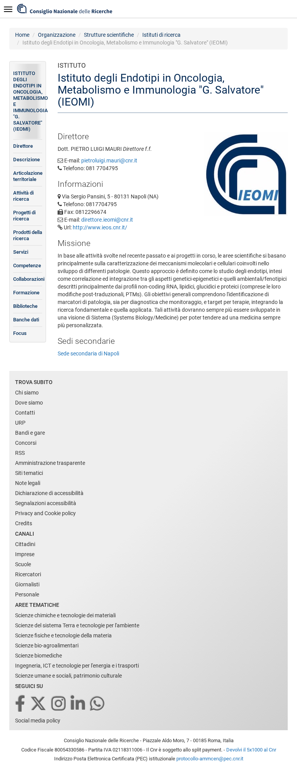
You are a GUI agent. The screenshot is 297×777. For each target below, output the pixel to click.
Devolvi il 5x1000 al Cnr (251, 750)
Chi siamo (27, 392)
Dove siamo (29, 403)
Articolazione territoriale (27, 176)
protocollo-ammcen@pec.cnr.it (209, 759)
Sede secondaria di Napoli (88, 353)
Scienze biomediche (38, 655)
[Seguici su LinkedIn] (78, 704)
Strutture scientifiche (109, 35)
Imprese (24, 554)
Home (22, 35)
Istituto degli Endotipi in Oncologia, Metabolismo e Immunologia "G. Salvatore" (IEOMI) (27, 101)
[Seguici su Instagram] (59, 704)
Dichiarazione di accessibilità (49, 493)
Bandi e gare (30, 433)
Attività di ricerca (23, 196)
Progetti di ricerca (24, 216)
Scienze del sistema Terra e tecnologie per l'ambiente (77, 625)
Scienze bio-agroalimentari (47, 645)
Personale (27, 594)
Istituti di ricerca (161, 35)
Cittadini (25, 544)
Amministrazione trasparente (50, 463)
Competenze (27, 265)
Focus (20, 333)
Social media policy (37, 720)
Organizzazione (56, 35)
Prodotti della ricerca (27, 235)
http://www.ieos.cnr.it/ (100, 227)
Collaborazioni (27, 279)
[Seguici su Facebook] (20, 704)
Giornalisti (27, 584)
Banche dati (26, 320)
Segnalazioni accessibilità (45, 503)
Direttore (23, 146)
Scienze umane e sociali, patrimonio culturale (68, 676)
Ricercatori (28, 574)
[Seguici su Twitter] (39, 704)
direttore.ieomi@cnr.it (107, 220)
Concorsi (25, 443)
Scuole (23, 564)
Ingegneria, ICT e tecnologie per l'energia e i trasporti (77, 666)
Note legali (27, 483)
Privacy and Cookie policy (45, 513)
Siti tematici (29, 473)
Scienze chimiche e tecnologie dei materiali (65, 615)
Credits (23, 523)
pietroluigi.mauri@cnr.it (109, 160)
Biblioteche (25, 306)
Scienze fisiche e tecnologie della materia (63, 635)
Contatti (25, 413)
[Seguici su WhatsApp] (98, 704)
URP (20, 423)
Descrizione (26, 159)
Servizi (20, 252)
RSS (20, 453)
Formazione (26, 292)
